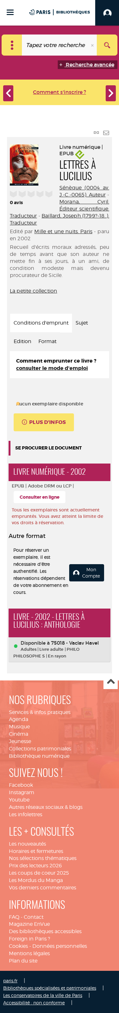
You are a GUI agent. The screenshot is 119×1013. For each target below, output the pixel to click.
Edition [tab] (22, 341)
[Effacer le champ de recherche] (93, 45)
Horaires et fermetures (36, 851)
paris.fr (10, 980)
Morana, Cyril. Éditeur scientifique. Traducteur (59, 209)
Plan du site (23, 961)
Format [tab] (47, 341)
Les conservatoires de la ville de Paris (42, 995)
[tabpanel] (59, 364)
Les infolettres (25, 814)
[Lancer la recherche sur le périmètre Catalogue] (107, 45)
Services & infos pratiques (39, 712)
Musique (19, 727)
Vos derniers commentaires (42, 888)
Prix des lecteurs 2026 (35, 866)
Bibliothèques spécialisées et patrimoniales (49, 988)
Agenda (18, 719)
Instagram (21, 792)
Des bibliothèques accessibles (45, 931)
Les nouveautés (27, 844)
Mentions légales (29, 953)
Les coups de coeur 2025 (39, 873)
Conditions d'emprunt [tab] (41, 323)
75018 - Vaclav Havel (75, 643)
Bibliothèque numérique (39, 756)
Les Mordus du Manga (36, 880)
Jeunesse (20, 741)
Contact (33, 917)
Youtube (19, 800)
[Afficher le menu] (10, 12)
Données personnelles (59, 946)
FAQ (14, 917)
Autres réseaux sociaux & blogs (46, 807)
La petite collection (33, 291)
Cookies (18, 946)
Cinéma (18, 734)
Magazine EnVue (29, 924)
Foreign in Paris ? (29, 939)
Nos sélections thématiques (42, 858)
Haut (110, 682)
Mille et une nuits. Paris (63, 231)
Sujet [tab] (82, 323)
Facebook (21, 785)
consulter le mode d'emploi (52, 368)
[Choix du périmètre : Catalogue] (12, 45)
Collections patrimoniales (40, 749)
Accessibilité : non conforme (34, 1002)
